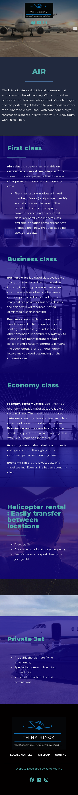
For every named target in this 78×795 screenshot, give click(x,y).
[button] (75, 29)
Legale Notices (21, 754)
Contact (61, 754)
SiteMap (44, 754)
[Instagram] (45, 23)
